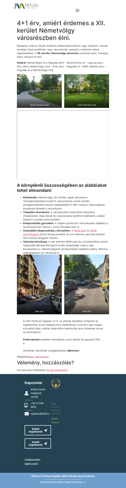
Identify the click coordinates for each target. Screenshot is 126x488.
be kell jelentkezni (56, 370)
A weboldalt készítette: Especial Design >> (63, 482)
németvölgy (42, 356)
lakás (31, 356)
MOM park (80, 230)
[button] (77, 10)
